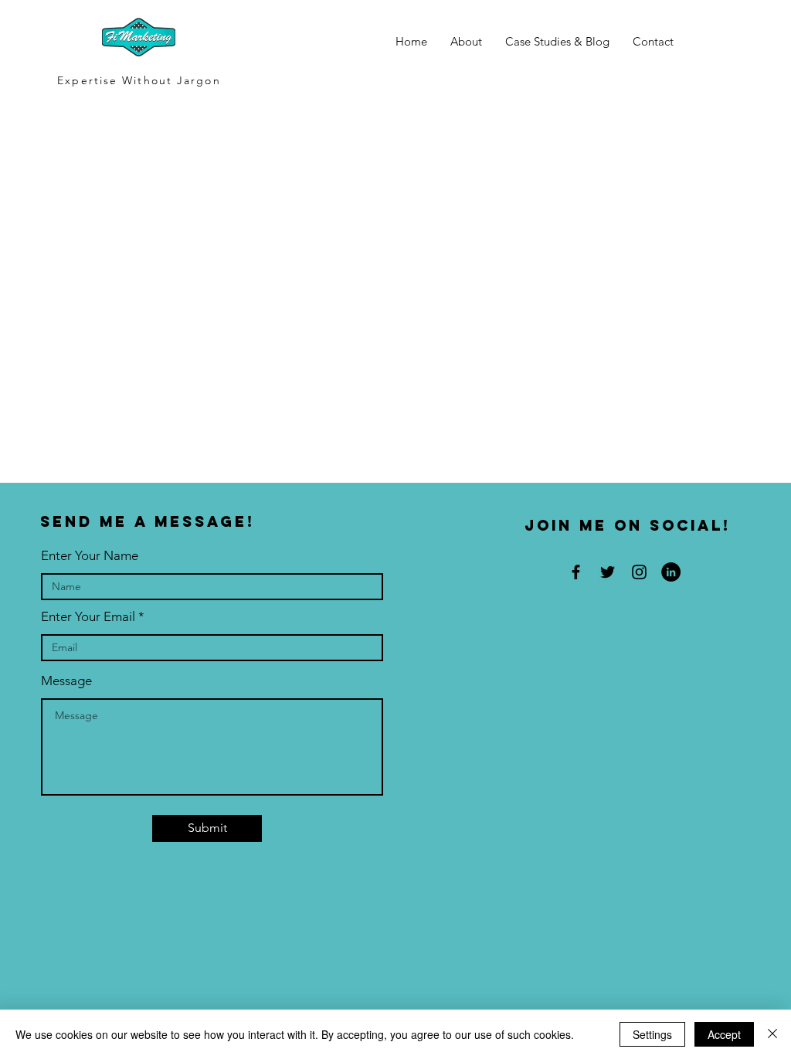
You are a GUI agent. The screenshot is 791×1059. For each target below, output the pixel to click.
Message (66, 680)
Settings (652, 1034)
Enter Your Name (89, 555)
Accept (724, 1034)
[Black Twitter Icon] (607, 572)
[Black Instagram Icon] (639, 572)
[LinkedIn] (671, 572)
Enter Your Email (88, 616)
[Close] (772, 1034)
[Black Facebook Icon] (576, 572)
